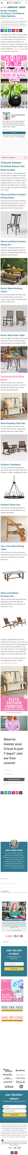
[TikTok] (21, 936)
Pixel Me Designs (14, 1145)
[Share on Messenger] (9, 30)
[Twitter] (18, 936)
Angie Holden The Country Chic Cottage (14, 2)
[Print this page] (17, 30)
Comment (21, 18)
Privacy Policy (17, 1143)
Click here (7, 867)
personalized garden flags (9, 663)
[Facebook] (15, 936)
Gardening (22, 7)
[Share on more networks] (20, 30)
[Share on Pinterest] (13, 30)
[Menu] (2, 2)
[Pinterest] (9, 936)
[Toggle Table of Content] (24, 157)
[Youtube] (12, 936)
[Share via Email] (5, 30)
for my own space (19, 49)
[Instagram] (6, 936)
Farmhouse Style (12, 7)
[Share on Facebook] (2, 30)
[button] (3, 56)
